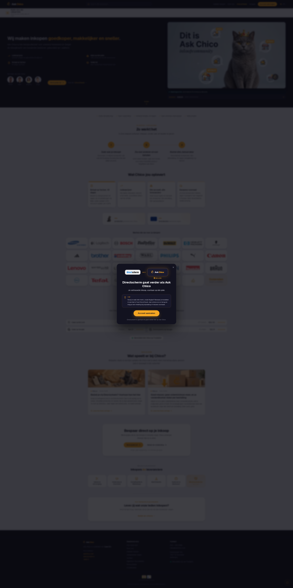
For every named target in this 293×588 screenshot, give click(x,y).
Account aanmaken (146, 313)
